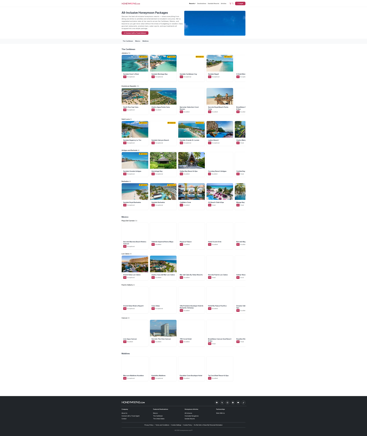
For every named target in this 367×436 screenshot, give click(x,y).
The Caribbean (128, 41)
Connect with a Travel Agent (130, 416)
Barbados (125, 181)
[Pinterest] (233, 402)
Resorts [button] (192, 3)
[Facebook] (217, 402)
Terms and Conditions (162, 425)
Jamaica (125, 53)
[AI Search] (231, 3)
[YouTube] (238, 402)
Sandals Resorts (213, 3)
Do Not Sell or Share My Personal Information (208, 425)
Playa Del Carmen (128, 221)
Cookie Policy (187, 425)
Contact (124, 418)
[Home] (133, 402)
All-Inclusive (188, 413)
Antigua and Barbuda (130, 150)
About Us (124, 413)
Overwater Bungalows (192, 416)
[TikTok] (243, 402)
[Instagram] (227, 402)
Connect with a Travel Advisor (136, 33)
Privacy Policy (149, 425)
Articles (223, 3)
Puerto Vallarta (127, 285)
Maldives (145, 41)
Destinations (201, 3)
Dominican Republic (129, 86)
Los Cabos (126, 254)
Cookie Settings (176, 425)
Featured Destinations (160, 409)
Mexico (137, 41)
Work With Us (220, 413)
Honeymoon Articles (191, 409)
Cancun (125, 318)
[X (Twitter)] (222, 402)
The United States (158, 418)
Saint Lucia (126, 119)
